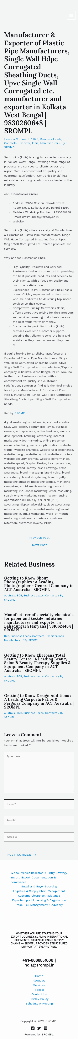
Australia (10, 595)
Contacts (10, 143)
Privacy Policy (39, 999)
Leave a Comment (17, 139)
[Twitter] (39, 1028)
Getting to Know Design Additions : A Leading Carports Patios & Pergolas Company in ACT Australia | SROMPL (39, 701)
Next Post (39, 545)
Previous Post (39, 537)
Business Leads (50, 139)
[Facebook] (33, 1028)
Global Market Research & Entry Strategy (39, 872)
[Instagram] (45, 1028)
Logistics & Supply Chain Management (39, 891)
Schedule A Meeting (39, 1003)
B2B (35, 139)
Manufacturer (49, 143)
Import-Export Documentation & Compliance (33, 880)
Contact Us (39, 994)
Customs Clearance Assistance (39, 895)
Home (39, 976)
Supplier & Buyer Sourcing (39, 886)
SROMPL (21, 413)
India (35, 143)
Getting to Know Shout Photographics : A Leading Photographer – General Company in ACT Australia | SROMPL (39, 584)
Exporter (24, 143)
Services (39, 985)
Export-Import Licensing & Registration (39, 900)
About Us (39, 980)
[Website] (39, 837)
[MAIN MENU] (71, 15)
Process (39, 989)
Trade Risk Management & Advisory (39, 904)
